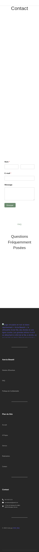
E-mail (8, 173)
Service (4, 445)
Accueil (4, 425)
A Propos (5, 435)
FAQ (3, 380)
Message (8, 185)
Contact (4, 466)
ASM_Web (16, 528)
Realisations (6, 456)
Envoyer (10, 205)
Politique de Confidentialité (10, 391)
